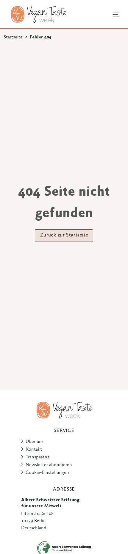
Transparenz (37, 457)
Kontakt (34, 449)
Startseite (13, 37)
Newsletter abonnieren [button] (49, 465)
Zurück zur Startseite (64, 235)
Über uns (34, 441)
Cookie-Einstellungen (47, 472)
